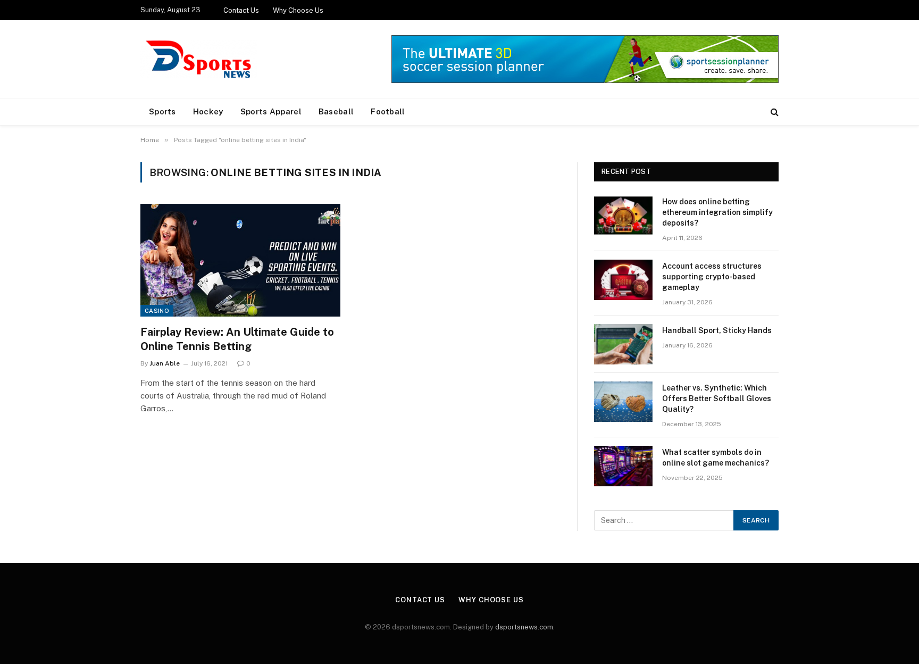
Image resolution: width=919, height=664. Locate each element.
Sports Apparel (271, 111)
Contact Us (241, 10)
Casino (157, 311)
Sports (162, 111)
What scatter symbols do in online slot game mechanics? (715, 457)
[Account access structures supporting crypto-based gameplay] (623, 280)
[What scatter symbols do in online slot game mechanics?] (623, 466)
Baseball (336, 111)
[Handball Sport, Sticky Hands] (623, 344)
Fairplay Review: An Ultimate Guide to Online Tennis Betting (237, 339)
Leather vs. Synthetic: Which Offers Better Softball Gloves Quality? (716, 398)
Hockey (208, 111)
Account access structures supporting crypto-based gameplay (712, 277)
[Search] (773, 112)
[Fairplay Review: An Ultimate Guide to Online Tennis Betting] (240, 260)
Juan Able (164, 363)
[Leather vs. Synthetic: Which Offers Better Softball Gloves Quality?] (623, 401)
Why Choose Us (298, 10)
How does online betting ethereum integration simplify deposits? (717, 212)
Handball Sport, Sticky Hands (717, 330)
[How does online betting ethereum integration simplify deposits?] (623, 215)
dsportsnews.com (524, 627)
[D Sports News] (198, 59)
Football (388, 111)
